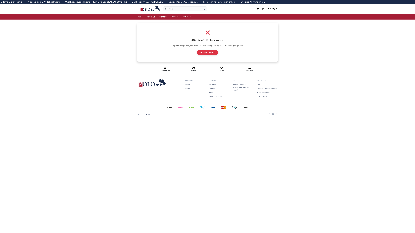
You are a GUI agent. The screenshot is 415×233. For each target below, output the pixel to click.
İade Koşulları (262, 96)
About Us (151, 17)
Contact (163, 17)
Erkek (174, 16)
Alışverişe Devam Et (207, 52)
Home (140, 17)
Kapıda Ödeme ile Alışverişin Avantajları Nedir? (241, 87)
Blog (211, 92)
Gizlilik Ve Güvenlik (264, 92)
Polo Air (147, 114)
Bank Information (215, 96)
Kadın (185, 16)
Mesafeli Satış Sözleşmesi (267, 88)
